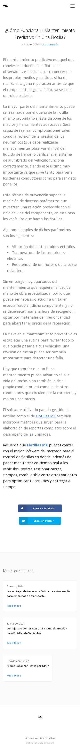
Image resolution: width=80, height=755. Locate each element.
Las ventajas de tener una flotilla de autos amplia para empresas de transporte (39, 593)
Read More (14, 606)
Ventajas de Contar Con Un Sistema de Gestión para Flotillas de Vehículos (37, 631)
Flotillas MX (46, 415)
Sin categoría (50, 44)
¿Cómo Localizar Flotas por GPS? (28, 666)
